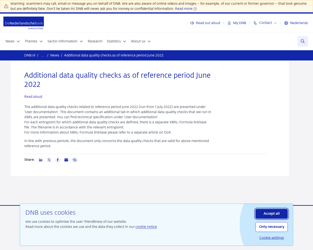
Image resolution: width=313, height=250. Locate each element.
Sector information (62, 41)
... (43, 55)
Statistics (114, 41)
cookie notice (146, 227)
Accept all (272, 214)
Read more (184, 9)
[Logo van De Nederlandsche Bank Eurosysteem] (23, 22)
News (10, 41)
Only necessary (271, 227)
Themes (31, 41)
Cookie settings (271, 238)
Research (95, 41)
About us (138, 41)
